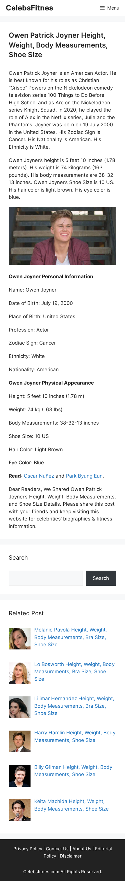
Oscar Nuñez (39, 476)
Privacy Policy (27, 848)
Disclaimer (71, 856)
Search (101, 578)
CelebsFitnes (29, 7)
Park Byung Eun (84, 476)
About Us (81, 848)
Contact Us (57, 848)
